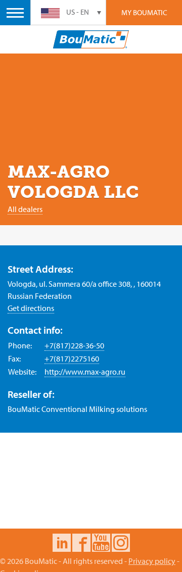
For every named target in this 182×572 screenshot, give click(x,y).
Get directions (31, 308)
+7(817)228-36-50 (74, 345)
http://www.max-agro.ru (84, 372)
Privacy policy (151, 561)
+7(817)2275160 (71, 358)
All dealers (25, 209)
